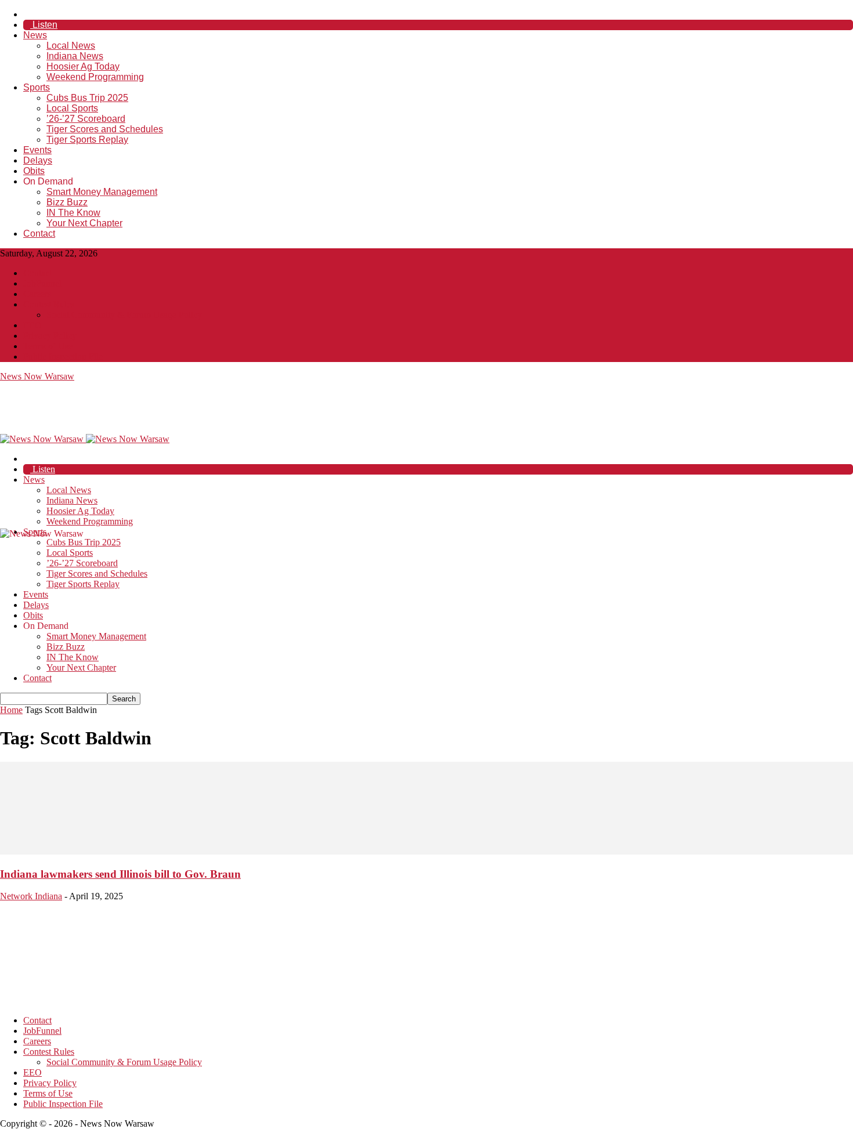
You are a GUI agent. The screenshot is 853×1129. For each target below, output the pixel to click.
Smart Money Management (101, 192)
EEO (32, 325)
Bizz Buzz (67, 202)
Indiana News (74, 56)
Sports (36, 87)
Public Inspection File (63, 356)
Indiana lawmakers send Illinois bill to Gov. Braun (120, 874)
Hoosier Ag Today (83, 66)
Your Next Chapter (84, 223)
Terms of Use (48, 346)
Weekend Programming (95, 77)
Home (11, 710)
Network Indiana (31, 896)
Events (37, 150)
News (35, 35)
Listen (43, 25)
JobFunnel (42, 283)
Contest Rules (48, 304)
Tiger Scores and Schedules (104, 129)
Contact (39, 233)
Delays (37, 160)
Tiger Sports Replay (87, 139)
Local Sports (72, 108)
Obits (34, 171)
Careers (37, 294)
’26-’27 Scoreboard (85, 119)
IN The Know (73, 213)
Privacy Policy (50, 336)
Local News (70, 45)
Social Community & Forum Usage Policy (124, 315)
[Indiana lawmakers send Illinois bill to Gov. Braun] (426, 851)
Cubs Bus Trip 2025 (87, 98)
